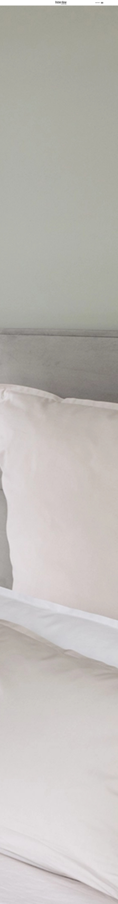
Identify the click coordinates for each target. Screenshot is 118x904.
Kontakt (97, 2)
